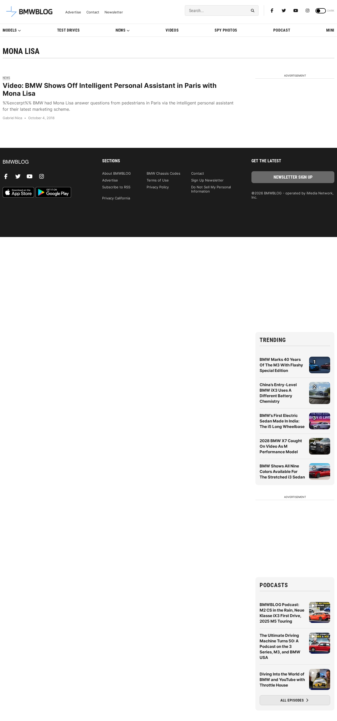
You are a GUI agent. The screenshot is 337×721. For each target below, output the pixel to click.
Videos (172, 30)
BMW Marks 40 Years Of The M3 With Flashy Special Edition (281, 365)
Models (10, 30)
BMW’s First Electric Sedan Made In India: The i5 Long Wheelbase (282, 421)
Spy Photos (226, 30)
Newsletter (114, 12)
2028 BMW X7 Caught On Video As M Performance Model (281, 446)
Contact (92, 12)
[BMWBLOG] (44, 162)
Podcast (281, 30)
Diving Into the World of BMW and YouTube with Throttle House (282, 680)
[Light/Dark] (320, 10)
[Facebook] (272, 10)
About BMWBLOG (116, 173)
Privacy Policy (158, 187)
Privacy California (116, 198)
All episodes (292, 700)
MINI (330, 30)
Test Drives (68, 30)
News (121, 30)
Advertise (73, 12)
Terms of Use (158, 180)
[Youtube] (295, 10)
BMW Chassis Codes (163, 173)
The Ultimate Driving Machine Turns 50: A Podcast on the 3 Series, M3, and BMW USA (280, 646)
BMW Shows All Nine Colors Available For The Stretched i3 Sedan (282, 471)
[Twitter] (283, 10)
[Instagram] (307, 10)
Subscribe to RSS (116, 187)
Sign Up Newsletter (207, 180)
